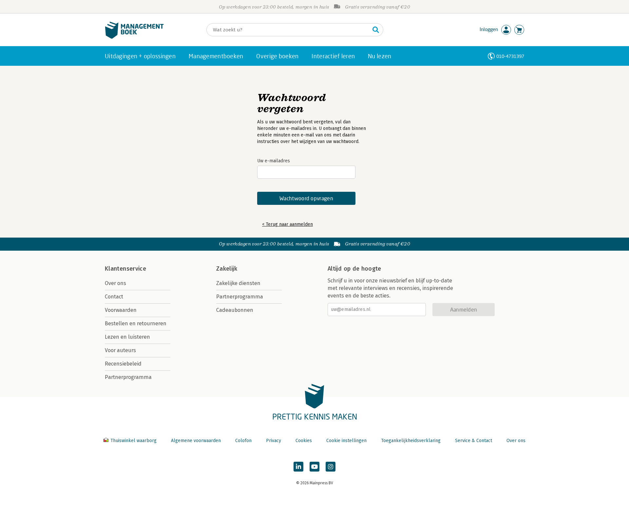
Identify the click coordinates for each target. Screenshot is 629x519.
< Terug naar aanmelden (287, 224)
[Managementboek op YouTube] (314, 467)
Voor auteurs (120, 350)
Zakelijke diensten (238, 283)
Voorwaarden (121, 310)
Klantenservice (125, 268)
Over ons (115, 283)
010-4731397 (510, 56)
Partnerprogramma (128, 377)
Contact (114, 297)
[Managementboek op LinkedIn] (298, 467)
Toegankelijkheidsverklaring (411, 440)
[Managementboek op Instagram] (330, 467)
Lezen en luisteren (127, 337)
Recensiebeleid (123, 364)
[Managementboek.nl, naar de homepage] (134, 37)
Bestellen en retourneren (135, 323)
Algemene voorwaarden (196, 440)
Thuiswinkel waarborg (133, 440)
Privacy (273, 440)
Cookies (303, 440)
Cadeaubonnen (234, 310)
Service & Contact (473, 440)
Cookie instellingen (346, 440)
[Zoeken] (376, 29)
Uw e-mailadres (273, 161)
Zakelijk (226, 268)
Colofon (243, 440)
